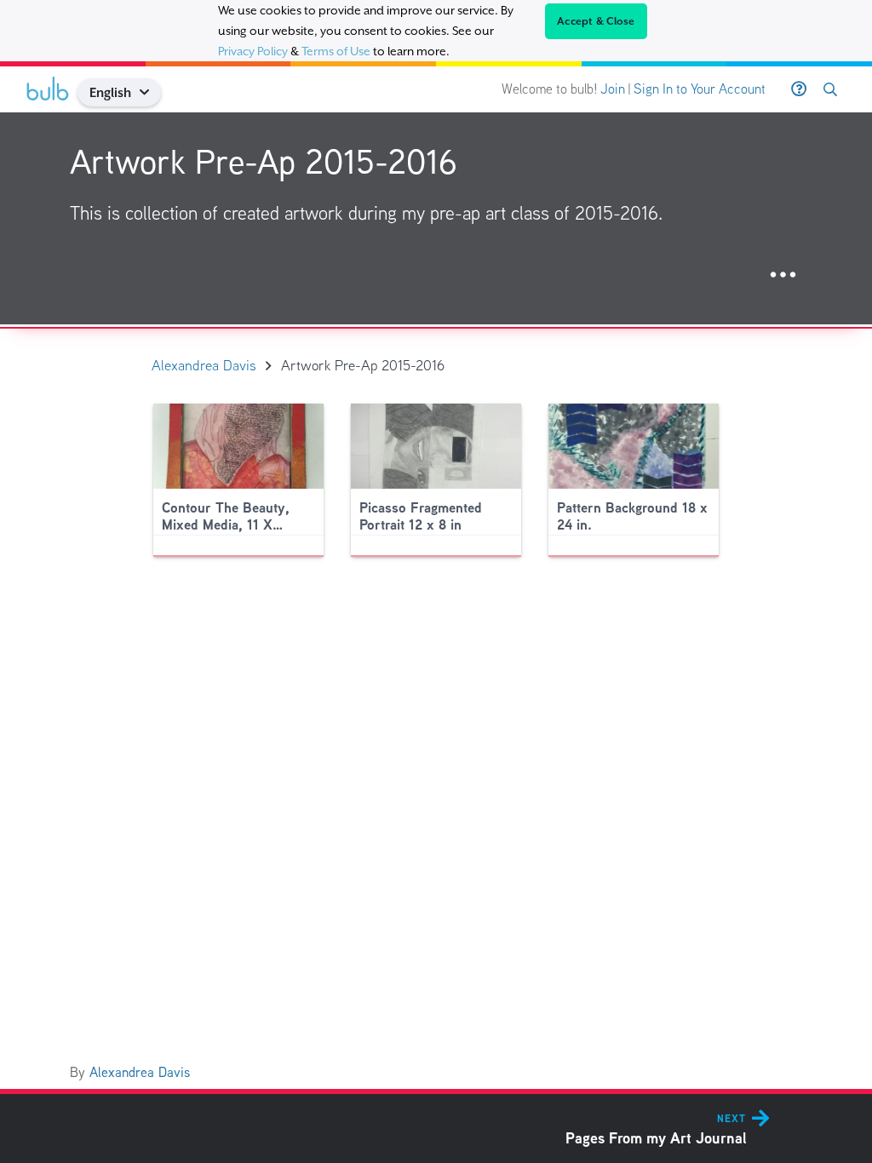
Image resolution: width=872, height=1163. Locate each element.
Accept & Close (596, 21)
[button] (151, 92)
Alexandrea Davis (139, 1072)
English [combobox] (110, 92)
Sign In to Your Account (700, 89)
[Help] (799, 89)
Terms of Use (335, 51)
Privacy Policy (253, 51)
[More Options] (783, 275)
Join (612, 89)
